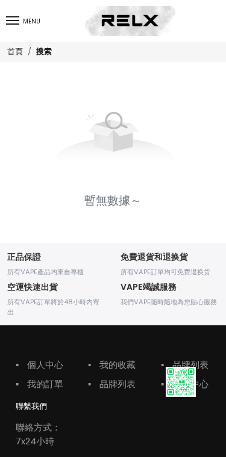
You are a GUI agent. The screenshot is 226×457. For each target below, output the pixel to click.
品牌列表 (112, 384)
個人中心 (39, 364)
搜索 (44, 52)
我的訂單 (39, 384)
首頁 (15, 51)
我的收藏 (112, 364)
